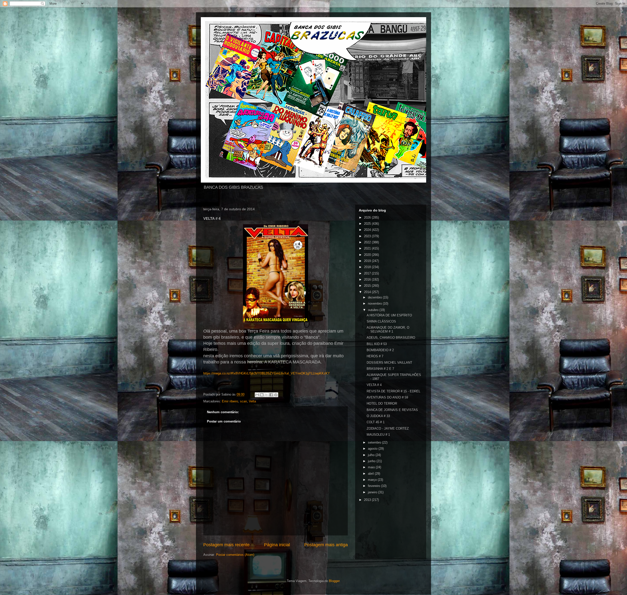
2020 (368, 255)
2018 (368, 267)
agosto (373, 448)
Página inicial (277, 544)
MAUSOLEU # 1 (378, 434)
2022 (368, 242)
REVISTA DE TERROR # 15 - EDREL (393, 391)
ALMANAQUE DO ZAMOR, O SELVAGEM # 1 (388, 329)
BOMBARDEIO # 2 (380, 350)
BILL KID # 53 (377, 344)
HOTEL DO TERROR (382, 403)
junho (372, 461)
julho (371, 455)
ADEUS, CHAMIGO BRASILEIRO (391, 337)
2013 (368, 500)
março (373, 480)
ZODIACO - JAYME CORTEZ (388, 428)
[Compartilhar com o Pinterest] (275, 394)
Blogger (334, 581)
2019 (368, 261)
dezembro (375, 297)
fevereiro (374, 486)
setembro (375, 442)
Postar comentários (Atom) (235, 555)
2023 (368, 236)
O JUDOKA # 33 (378, 416)
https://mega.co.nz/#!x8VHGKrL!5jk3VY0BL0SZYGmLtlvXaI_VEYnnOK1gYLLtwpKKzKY (266, 373)
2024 (368, 230)
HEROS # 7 (375, 356)
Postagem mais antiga (326, 544)
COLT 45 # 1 (376, 422)
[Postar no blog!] (261, 394)
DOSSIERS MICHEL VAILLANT (389, 362)
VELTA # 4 (374, 385)
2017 (368, 273)
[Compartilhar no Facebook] (271, 394)
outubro (373, 310)
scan (243, 401)
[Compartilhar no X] (266, 394)
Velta (252, 401)
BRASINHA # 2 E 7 (380, 369)
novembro (375, 303)
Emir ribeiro (230, 401)
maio (372, 467)
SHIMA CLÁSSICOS (381, 321)
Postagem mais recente (226, 544)
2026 (368, 217)
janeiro (373, 492)
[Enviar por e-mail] (257, 394)
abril (371, 473)
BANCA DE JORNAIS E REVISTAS (392, 410)
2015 (368, 285)
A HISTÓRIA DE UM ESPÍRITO (389, 315)
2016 (368, 279)
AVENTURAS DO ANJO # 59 (387, 397)
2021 (368, 248)
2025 (368, 223)
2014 (368, 292)
